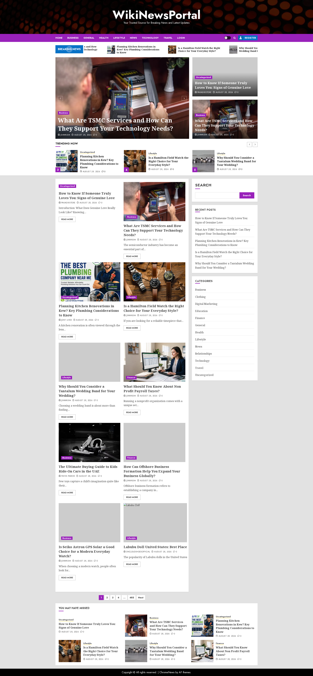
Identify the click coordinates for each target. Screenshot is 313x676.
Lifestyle (119, 37)
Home (58, 37)
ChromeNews (167, 672)
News (133, 37)
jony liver (66, 320)
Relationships (203, 353)
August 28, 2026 (83, 135)
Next (140, 597)
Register (250, 37)
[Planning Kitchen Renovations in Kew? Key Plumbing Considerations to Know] (66, 161)
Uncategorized (203, 77)
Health (103, 37)
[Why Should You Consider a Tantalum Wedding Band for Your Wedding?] (203, 161)
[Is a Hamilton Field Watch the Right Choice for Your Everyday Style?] (135, 161)
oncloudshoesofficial (138, 552)
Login (181, 37)
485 (132, 597)
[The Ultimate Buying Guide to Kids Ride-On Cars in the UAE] (89, 442)
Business (73, 37)
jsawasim (65, 135)
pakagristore (204, 92)
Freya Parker (68, 476)
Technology (150, 37)
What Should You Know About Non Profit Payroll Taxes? (152, 388)
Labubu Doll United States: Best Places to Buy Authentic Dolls (175, 547)
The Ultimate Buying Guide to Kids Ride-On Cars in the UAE (88, 468)
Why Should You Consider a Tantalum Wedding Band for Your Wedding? (236, 161)
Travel (168, 37)
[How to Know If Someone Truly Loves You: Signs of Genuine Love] (89, 186)
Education (201, 311)
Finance (131, 377)
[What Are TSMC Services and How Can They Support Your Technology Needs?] (122, 98)
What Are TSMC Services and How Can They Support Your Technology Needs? (115, 124)
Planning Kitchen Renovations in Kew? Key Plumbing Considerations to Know (99, 162)
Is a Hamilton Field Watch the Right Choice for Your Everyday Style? (168, 161)
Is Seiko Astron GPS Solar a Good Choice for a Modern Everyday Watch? (119, 547)
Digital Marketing (206, 304)
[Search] (234, 38)
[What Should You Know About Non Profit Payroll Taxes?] (154, 362)
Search (203, 185)
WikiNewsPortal (156, 14)
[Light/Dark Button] (227, 37)
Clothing (200, 296)
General (88, 37)
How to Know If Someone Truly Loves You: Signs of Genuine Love (223, 85)
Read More (67, 219)
